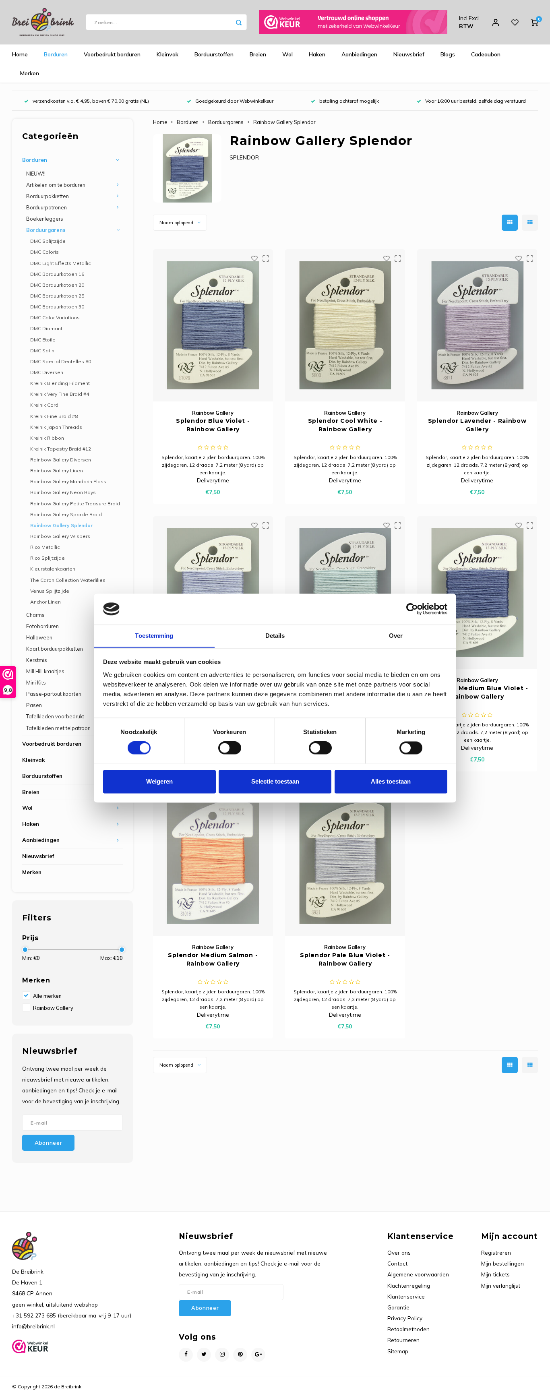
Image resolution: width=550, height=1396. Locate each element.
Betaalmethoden (408, 1329)
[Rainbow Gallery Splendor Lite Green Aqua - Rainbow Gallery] (345, 592)
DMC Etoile (43, 340)
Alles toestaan (391, 781)
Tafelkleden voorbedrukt (55, 716)
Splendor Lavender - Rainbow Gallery (477, 425)
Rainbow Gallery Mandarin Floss (68, 481)
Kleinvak (167, 54)
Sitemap (397, 1351)
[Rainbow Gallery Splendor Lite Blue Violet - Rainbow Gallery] (213, 592)
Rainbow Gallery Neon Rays (63, 492)
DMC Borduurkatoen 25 (57, 296)
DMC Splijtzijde (48, 241)
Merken (29, 73)
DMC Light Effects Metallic (60, 263)
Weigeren (159, 781)
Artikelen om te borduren (55, 185)
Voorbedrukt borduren (112, 54)
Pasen (34, 705)
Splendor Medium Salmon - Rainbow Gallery (213, 959)
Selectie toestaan (275, 781)
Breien (258, 54)
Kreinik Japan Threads (56, 427)
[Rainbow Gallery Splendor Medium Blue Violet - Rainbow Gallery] (477, 592)
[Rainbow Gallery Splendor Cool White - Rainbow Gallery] (345, 325)
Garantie (398, 1307)
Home (20, 54)
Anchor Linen (45, 602)
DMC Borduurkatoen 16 (57, 274)
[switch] (229, 747)
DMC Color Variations (55, 317)
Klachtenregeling (408, 1285)
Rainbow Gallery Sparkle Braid (66, 514)
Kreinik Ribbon (47, 438)
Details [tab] (275, 635)
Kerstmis (36, 660)
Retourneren (403, 1339)
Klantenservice (406, 1296)
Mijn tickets (495, 1274)
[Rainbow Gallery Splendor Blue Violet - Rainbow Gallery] (213, 325)
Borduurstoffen (214, 54)
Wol (287, 54)
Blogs (447, 54)
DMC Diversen (46, 372)
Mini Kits (36, 682)
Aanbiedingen (359, 54)
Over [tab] (396, 635)
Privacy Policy (404, 1318)
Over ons (399, 1252)
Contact (397, 1263)
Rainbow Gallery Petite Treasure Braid (75, 503)
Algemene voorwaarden (418, 1274)
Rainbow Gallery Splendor (61, 525)
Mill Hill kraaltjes (45, 671)
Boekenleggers (44, 218)
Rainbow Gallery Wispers (60, 536)
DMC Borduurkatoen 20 (57, 285)
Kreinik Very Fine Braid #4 (59, 394)
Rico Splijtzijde (47, 558)
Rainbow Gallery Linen (56, 470)
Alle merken (47, 996)
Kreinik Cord (44, 405)
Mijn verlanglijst (500, 1285)
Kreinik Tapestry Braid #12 (60, 449)
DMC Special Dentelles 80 (60, 361)
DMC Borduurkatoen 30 (57, 307)
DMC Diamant (46, 328)
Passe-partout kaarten (53, 694)
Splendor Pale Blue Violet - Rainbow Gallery (345, 959)
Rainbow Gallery (53, 1008)
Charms (35, 615)
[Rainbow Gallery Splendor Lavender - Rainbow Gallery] (477, 325)
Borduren (56, 54)
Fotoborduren (42, 626)
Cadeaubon (485, 54)
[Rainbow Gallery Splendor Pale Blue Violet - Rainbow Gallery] (345, 860)
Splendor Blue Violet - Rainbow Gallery (213, 425)
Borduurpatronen (46, 207)
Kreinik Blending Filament (60, 383)
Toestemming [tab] (154, 635)
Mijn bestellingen (502, 1263)
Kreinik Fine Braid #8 (54, 416)
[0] (534, 22)
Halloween (39, 637)
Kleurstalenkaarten (52, 569)
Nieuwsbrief (408, 54)
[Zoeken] (239, 22)
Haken (317, 54)
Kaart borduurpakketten (54, 648)
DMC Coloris (44, 252)
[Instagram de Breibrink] (222, 1355)
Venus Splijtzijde (49, 591)
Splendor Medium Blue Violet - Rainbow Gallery (477, 692)
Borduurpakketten (47, 196)
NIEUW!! (35, 173)
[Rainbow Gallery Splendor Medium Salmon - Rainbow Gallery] (213, 860)
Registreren (496, 1252)
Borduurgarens (46, 230)
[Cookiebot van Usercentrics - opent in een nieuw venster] (412, 609)
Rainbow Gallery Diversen (60, 460)
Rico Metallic (45, 547)
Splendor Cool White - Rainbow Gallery (345, 425)
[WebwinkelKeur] (353, 22)
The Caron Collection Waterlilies (67, 580)
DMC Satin (42, 350)
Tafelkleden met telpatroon (58, 728)
